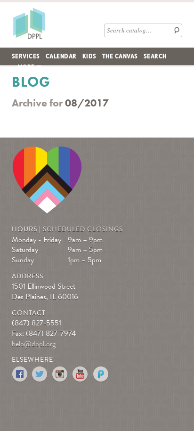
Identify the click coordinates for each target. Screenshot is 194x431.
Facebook (20, 374)
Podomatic (101, 374)
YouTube (81, 374)
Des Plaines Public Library (29, 23)
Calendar (61, 55)
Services (26, 55)
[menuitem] (26, 56)
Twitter (40, 374)
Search (155, 55)
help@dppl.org (34, 344)
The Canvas (120, 55)
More (26, 66)
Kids (89, 55)
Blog (31, 82)
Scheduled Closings (83, 229)
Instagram (60, 374)
